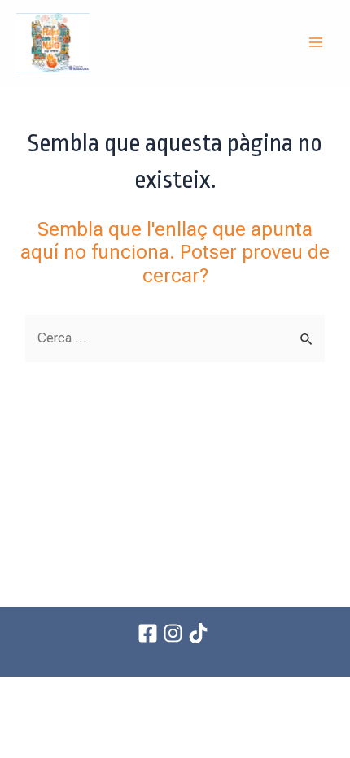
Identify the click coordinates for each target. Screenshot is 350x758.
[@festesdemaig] (200, 633)
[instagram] (175, 633)
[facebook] (150, 633)
